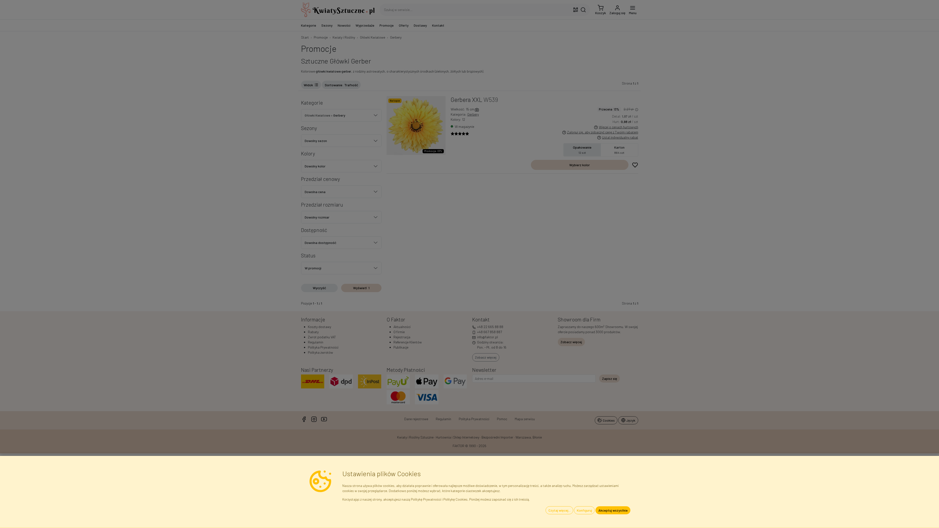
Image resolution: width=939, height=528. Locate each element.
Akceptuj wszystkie (613, 510)
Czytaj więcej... (559, 510)
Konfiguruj (584, 510)
